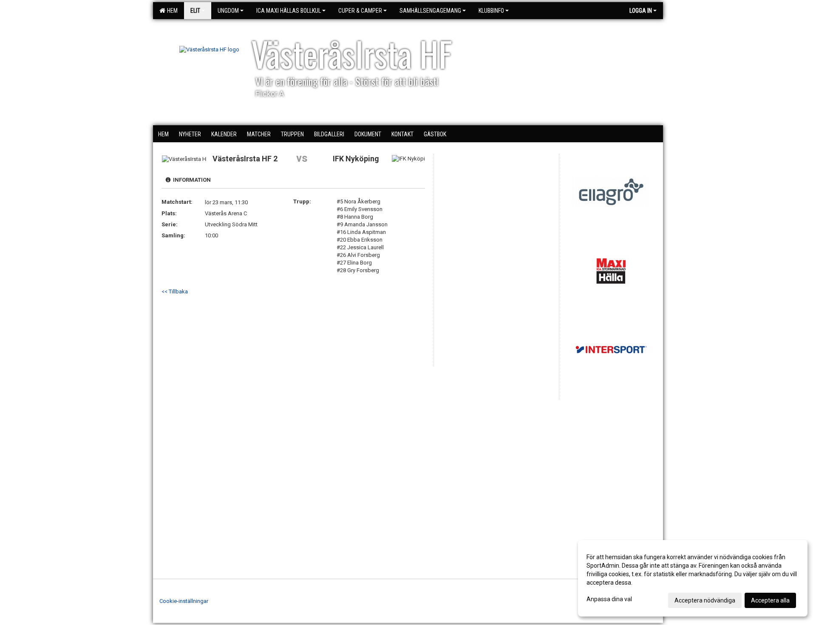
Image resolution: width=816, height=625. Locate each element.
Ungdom (228, 10)
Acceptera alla (770, 600)
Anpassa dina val (609, 599)
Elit (195, 10)
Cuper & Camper (360, 10)
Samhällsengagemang (430, 10)
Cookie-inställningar (183, 601)
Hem (171, 10)
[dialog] (693, 578)
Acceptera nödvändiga (704, 600)
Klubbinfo (491, 10)
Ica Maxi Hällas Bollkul (288, 10)
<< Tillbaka (175, 291)
